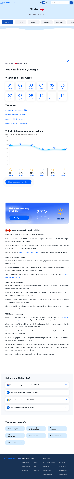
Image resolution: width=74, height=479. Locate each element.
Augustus (33, 22)
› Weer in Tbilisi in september (16, 123)
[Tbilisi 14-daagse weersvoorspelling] (37, 152)
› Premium (46, 466)
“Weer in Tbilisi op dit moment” (29, 252)
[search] (71, 2)
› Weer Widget (47, 474)
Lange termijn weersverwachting (34, 428)
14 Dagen (20, 22)
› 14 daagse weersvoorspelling (16, 110)
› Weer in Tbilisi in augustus (15, 119)
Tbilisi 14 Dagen (13, 429)
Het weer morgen (55, 436)
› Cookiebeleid (62, 474)
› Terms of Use (62, 466)
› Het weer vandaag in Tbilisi (15, 114)
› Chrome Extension (49, 462)
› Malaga (35, 466)
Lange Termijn (60, 22)
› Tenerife (25, 470)
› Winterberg (26, 466)
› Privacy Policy (62, 470)
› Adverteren (47, 470)
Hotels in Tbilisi (12, 443)
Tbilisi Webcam (33, 436)
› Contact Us (61, 462)
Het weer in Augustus (53, 428)
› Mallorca (36, 470)
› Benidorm (25, 462)
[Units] (43, 2)
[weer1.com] (8, 2)
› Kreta (35, 462)
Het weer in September (11, 435)
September (46, 22)
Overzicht (7, 22)
